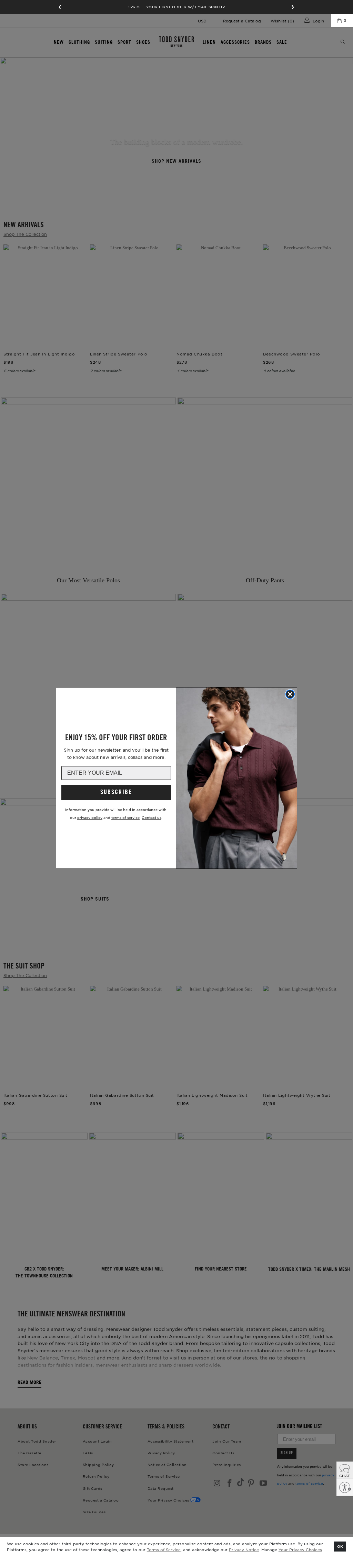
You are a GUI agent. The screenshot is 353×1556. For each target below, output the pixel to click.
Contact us (151, 817)
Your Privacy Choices (300, 1549)
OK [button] (340, 1546)
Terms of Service (164, 1549)
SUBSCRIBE (116, 793)
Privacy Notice (244, 1549)
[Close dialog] (290, 694)
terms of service (125, 817)
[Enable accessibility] (344, 1487)
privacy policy (89, 817)
